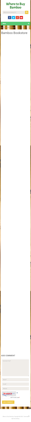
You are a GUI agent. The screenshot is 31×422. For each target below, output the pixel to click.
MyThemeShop (15, 418)
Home (2, 27)
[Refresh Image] (17, 392)
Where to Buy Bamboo (15, 6)
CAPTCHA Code (14, 397)
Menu (4, 23)
